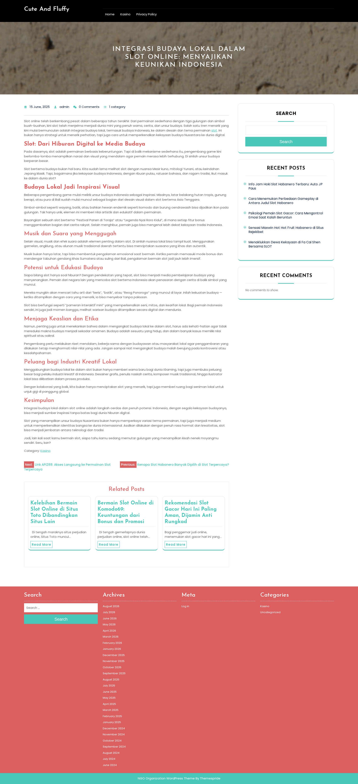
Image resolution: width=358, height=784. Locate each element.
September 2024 (114, 747)
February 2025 (112, 716)
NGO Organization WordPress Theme (166, 778)
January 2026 (112, 649)
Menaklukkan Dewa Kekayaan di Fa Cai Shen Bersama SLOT (284, 244)
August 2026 (111, 606)
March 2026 (111, 637)
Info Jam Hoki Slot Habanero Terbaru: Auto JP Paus (285, 186)
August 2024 (111, 753)
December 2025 (114, 655)
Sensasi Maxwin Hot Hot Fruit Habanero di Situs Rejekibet (286, 229)
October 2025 (112, 667)
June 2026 (110, 618)
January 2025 (112, 722)
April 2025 (109, 704)
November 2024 (114, 734)
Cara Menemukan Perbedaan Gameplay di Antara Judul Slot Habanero (283, 200)
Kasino (125, 14)
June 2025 (110, 692)
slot (214, 130)
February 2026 (112, 643)
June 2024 (110, 765)
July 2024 (109, 759)
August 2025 (111, 679)
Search (286, 113)
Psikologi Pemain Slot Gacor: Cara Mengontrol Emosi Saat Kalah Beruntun (285, 215)
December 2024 (114, 728)
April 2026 (109, 631)
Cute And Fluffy (46, 9)
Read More (41, 544)
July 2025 (109, 686)
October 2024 (112, 741)
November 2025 (114, 661)
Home (110, 14)
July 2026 (109, 612)
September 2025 (114, 673)
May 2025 (109, 698)
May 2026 (109, 624)
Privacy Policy (146, 14)
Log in (185, 606)
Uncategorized (270, 612)
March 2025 (111, 710)
